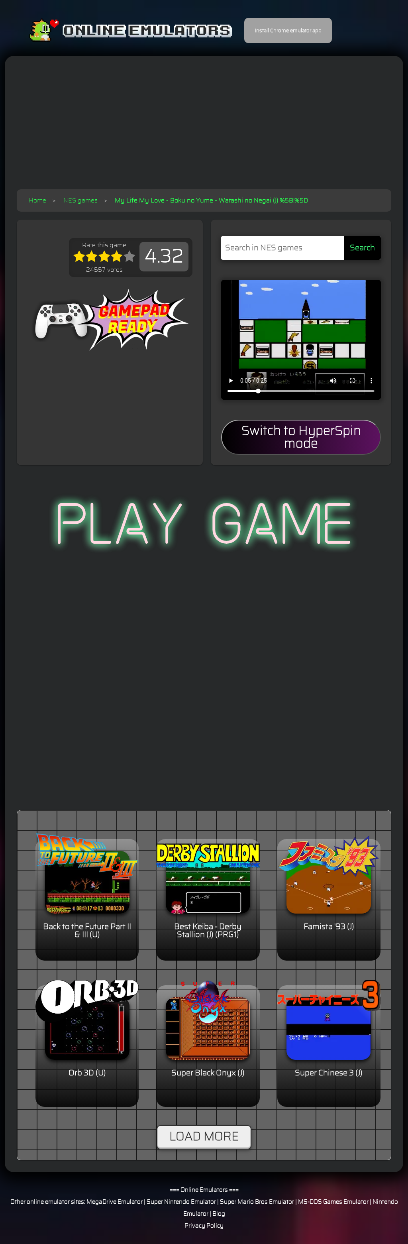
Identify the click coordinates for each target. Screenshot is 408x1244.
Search (362, 248)
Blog (218, 1214)
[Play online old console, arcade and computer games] (118, 30)
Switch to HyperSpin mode (301, 437)
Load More (204, 1137)
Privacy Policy (204, 1226)
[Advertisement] (204, 129)
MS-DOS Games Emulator (333, 1202)
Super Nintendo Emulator (181, 1202)
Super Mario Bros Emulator (257, 1202)
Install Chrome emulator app (288, 30)
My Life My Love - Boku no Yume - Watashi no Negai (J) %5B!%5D (211, 200)
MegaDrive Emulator (114, 1202)
